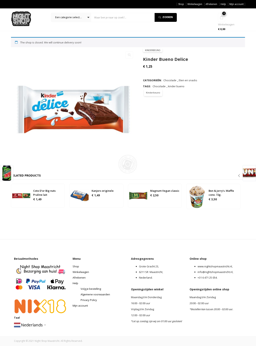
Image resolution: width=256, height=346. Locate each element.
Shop (181, 4)
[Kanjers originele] (80, 195)
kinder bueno (176, 86)
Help (223, 4)
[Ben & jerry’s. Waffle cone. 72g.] (197, 196)
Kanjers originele (103, 191)
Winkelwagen (194, 4)
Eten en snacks (188, 80)
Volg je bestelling (91, 289)
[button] (71, 17)
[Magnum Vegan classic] (138, 195)
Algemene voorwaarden (95, 294)
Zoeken (167, 17)
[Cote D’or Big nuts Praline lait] (21, 195)
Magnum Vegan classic (164, 191)
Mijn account (236, 4)
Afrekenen (211, 4)
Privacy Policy (89, 300)
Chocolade (169, 80)
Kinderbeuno (152, 50)
